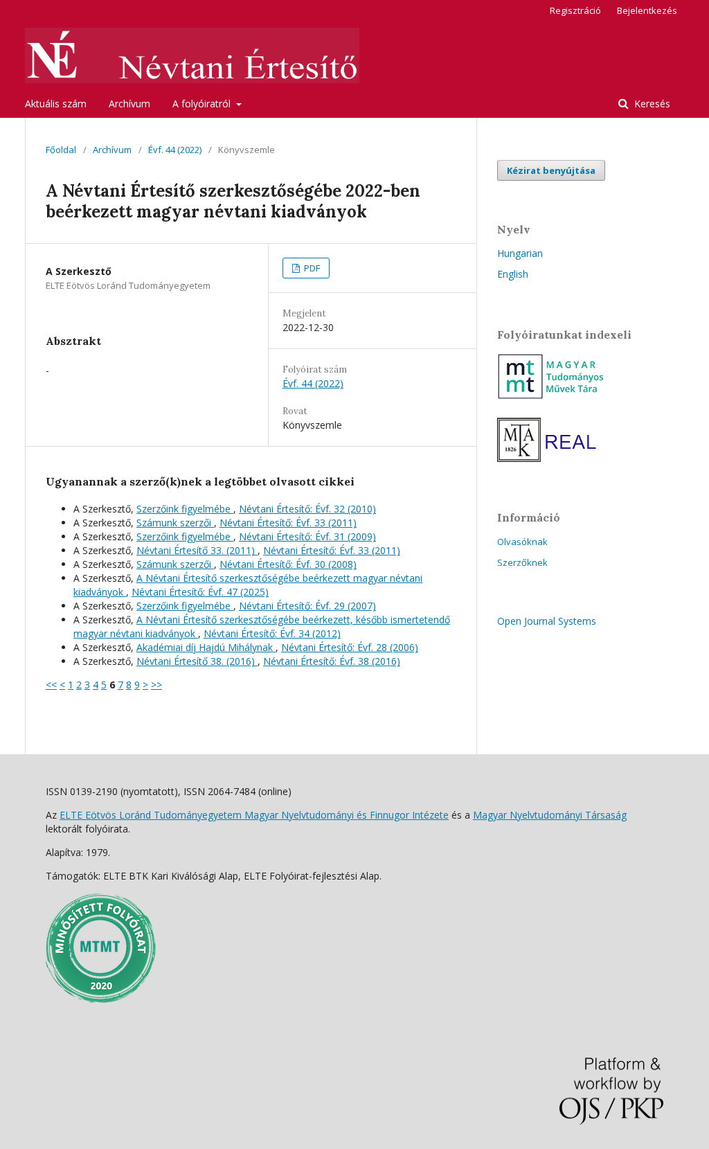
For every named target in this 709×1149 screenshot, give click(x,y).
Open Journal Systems (546, 620)
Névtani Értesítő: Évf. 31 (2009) (307, 536)
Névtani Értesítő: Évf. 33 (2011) (288, 522)
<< (51, 684)
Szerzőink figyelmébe (184, 508)
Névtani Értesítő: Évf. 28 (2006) (349, 647)
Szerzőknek (522, 562)
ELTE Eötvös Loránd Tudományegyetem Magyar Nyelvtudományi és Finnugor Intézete (254, 814)
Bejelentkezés (647, 10)
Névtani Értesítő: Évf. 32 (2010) (307, 508)
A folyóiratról (202, 103)
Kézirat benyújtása (551, 170)
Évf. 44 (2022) (174, 149)
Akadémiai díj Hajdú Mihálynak (206, 647)
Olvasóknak (522, 541)
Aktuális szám (56, 103)
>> (156, 684)
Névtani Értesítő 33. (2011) (197, 550)
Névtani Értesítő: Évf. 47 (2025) (200, 591)
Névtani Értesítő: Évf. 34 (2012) (272, 633)
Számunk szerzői (175, 522)
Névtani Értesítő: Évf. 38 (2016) (331, 661)
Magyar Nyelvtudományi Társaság (550, 814)
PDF (311, 268)
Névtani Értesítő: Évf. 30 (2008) (288, 564)
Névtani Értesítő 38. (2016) (197, 661)
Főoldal (61, 149)
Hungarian (520, 253)
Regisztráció (575, 10)
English (512, 273)
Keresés (650, 103)
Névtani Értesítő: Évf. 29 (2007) (307, 605)
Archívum (129, 103)
